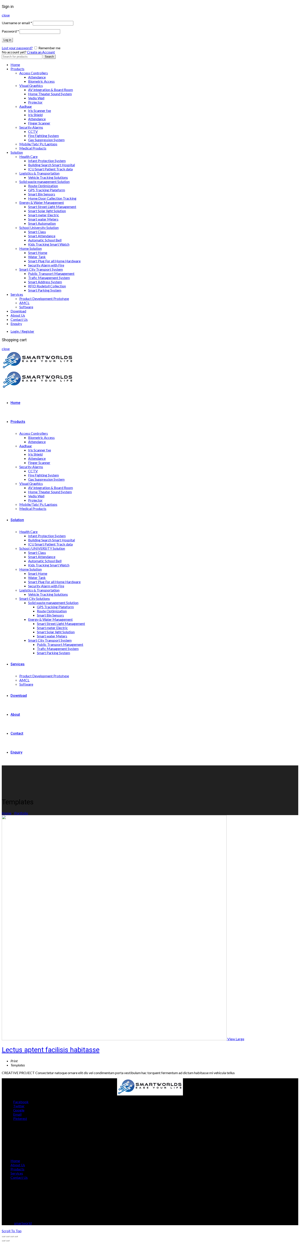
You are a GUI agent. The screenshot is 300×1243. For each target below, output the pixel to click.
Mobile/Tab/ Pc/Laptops (38, 144)
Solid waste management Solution (44, 181)
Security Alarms (31, 127)
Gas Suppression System (46, 140)
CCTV (33, 131)
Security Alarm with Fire (46, 265)
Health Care (28, 156)
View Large (235, 1039)
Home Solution (30, 248)
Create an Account (41, 52)
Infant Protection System (47, 161)
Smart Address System (45, 282)
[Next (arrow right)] (7, 1240)
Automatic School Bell (44, 240)
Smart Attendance (41, 236)
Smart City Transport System (41, 269)
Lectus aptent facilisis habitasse (50, 1050)
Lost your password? (17, 48)
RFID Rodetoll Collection (47, 286)
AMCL (24, 303)
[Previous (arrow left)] (3, 1240)
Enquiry (16, 323)
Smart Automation (42, 223)
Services (17, 294)
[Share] (7, 1236)
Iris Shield (35, 115)
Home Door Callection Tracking (52, 198)
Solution (17, 152)
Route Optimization (43, 186)
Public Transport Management (51, 273)
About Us (18, 315)
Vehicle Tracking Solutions (48, 177)
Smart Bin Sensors (41, 194)
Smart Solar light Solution (47, 211)
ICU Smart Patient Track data (50, 169)
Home (15, 64)
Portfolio (21, 813)
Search (49, 56)
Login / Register (22, 331)
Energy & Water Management (41, 202)
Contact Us (19, 319)
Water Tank (37, 257)
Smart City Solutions (34, 598)
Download (18, 311)
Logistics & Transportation (39, 173)
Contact (17, 733)
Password (10, 31)
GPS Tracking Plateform (46, 190)
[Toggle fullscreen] (12, 1236)
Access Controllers (33, 73)
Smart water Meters (43, 219)
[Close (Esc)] (3, 1236)
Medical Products (32, 148)
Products (17, 69)
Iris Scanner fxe (39, 110)
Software (26, 307)
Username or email (17, 23)
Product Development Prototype (44, 298)
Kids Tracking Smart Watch (48, 244)
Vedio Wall (36, 98)
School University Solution (39, 227)
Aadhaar (25, 106)
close (6, 15)
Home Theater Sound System (50, 94)
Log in (7, 40)
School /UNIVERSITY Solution (42, 548)
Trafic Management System (49, 278)
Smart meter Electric (43, 215)
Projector (35, 102)
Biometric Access (41, 81)
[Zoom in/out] (16, 1236)
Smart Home (37, 252)
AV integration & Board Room (50, 90)
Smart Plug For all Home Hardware (54, 261)
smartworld (23, 1223)
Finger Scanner (39, 123)
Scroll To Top (12, 1231)
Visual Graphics (31, 85)
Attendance (37, 77)
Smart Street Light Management (52, 206)
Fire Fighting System (43, 135)
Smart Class (37, 232)
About (15, 714)
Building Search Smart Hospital (51, 165)
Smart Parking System (44, 290)
